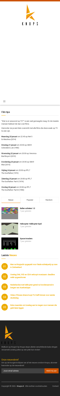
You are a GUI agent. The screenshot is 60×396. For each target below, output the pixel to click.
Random (49, 200)
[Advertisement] (30, 60)
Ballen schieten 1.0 (27, 208)
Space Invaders (26, 238)
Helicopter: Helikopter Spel (31, 224)
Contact (55, 386)
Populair (30, 200)
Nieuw (10, 200)
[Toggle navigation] (4, 101)
